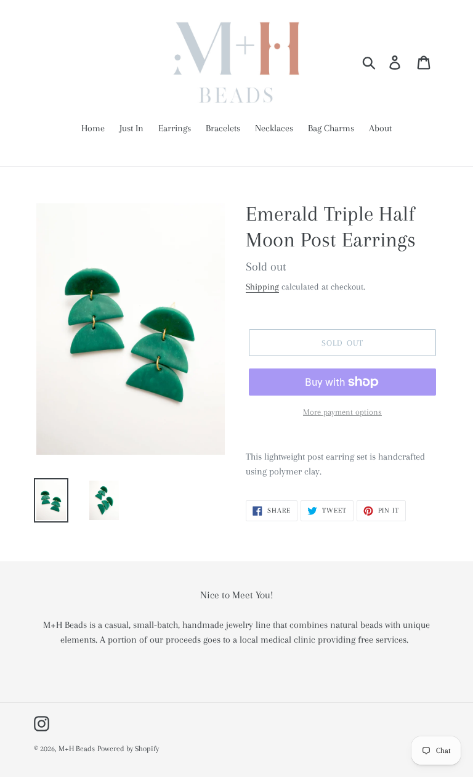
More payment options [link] (342, 412)
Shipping (262, 286)
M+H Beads (77, 748)
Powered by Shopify (128, 748)
